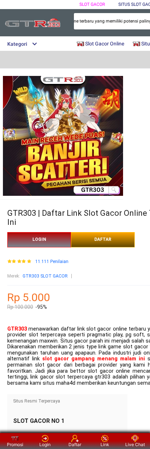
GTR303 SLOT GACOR (45, 276)
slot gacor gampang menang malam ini (93, 359)
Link (104, 444)
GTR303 (17, 329)
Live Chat (135, 444)
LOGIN (39, 239)
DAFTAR (102, 239)
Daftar (74, 444)
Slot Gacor (92, 4)
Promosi (15, 444)
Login (45, 444)
